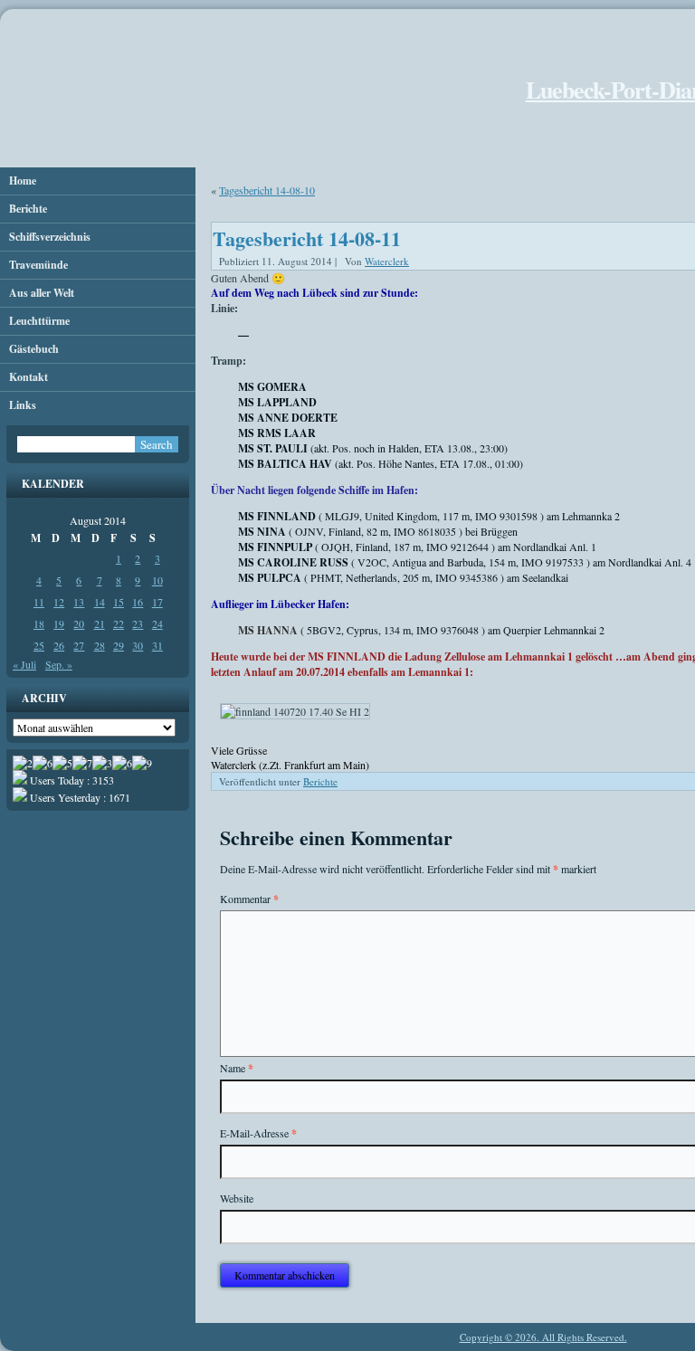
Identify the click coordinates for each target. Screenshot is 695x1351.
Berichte (28, 208)
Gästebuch (34, 349)
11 (38, 602)
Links (22, 405)
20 (78, 623)
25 (38, 645)
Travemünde (38, 264)
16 (137, 602)
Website (236, 1198)
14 (99, 602)
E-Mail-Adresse (258, 1133)
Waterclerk (387, 261)
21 (99, 623)
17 (157, 602)
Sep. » (58, 664)
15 (118, 602)
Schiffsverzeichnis (49, 236)
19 (58, 623)
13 (78, 602)
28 (99, 645)
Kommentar (249, 899)
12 (58, 602)
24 (157, 623)
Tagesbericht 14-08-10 (267, 190)
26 (58, 645)
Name (236, 1068)
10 (157, 580)
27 (78, 645)
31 (157, 645)
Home (22, 180)
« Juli (24, 664)
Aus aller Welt (41, 292)
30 (137, 645)
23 (137, 623)
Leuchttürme (39, 320)
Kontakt (28, 377)
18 (38, 623)
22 (118, 623)
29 (118, 645)
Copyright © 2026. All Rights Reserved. (543, 1337)
